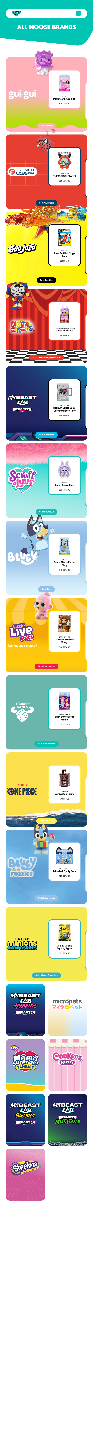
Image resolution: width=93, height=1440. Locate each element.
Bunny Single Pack (64, 485)
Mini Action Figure (64, 794)
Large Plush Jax (64, 331)
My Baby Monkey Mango (64, 641)
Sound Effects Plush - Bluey (64, 564)
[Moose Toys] (16, 13)
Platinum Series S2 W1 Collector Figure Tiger (64, 409)
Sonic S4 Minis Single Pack (64, 255)
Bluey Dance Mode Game (64, 718)
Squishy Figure (64, 948)
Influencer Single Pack (64, 99)
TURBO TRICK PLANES (64, 176)
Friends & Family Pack (64, 871)
